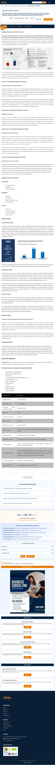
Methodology (20, 26)
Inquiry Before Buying (27, 477)
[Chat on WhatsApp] (3, 28)
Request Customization (27, 566)
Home (3, 5)
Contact (5, 713)
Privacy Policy (6, 715)
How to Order (6, 722)
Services (5, 711)
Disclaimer (5, 728)
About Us (5, 709)
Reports (6, 5)
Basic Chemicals (23, 5)
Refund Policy (6, 724)
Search (44, 2)
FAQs (4, 729)
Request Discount (30, 556)
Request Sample (48, 19)
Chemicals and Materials (14, 5)
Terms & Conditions (7, 726)
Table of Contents (11, 26)
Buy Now (23, 556)
